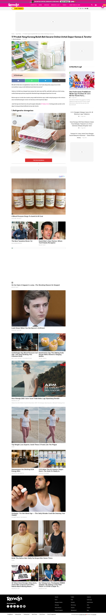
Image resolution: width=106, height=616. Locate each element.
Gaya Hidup (18, 33)
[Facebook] (79, 9)
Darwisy (79, 137)
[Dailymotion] (87, 9)
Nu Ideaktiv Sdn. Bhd (82, 614)
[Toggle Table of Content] (61, 75)
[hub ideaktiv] (96, 4)
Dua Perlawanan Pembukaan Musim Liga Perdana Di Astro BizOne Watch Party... (80, 94)
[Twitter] (82, 9)
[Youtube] (86, 9)
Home (13, 33)
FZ (69, 97)
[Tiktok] (84, 9)
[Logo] (14, 5)
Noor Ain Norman (17, 39)
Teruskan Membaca (38, 160)
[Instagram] (80, 9)
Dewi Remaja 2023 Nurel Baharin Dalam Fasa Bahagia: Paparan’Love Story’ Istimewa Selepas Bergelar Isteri (82, 123)
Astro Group (94, 614)
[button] (92, 5)
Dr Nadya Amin (45, 104)
